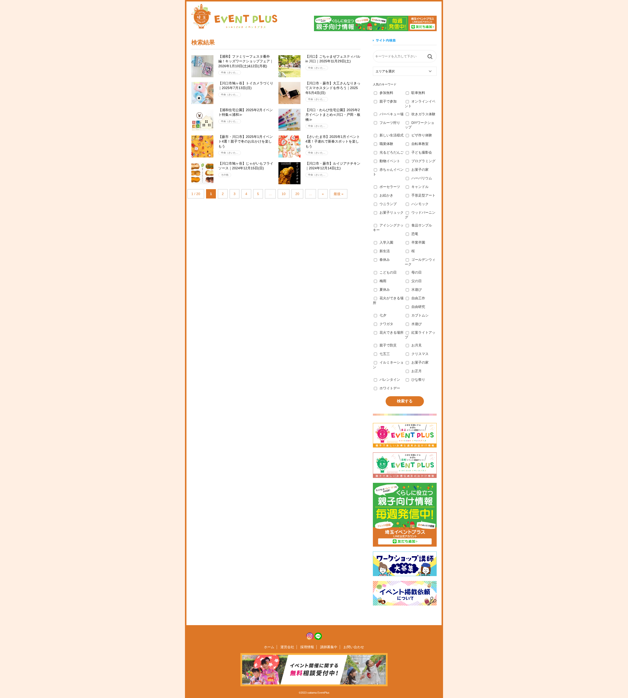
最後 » (338, 194)
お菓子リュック (391, 212)
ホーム (269, 647)
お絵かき (386, 195)
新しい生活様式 (391, 135)
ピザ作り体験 (421, 135)
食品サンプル (421, 225)
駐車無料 (418, 93)
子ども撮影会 (421, 152)
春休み (384, 260)
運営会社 (287, 647)
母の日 (416, 272)
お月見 (416, 345)
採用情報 (307, 647)
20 (297, 194)
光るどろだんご (391, 152)
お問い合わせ (353, 647)
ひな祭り (418, 380)
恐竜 (414, 234)
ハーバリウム (421, 178)
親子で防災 (388, 345)
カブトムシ (420, 315)
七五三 (384, 354)
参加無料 (386, 93)
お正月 (416, 371)
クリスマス (420, 354)
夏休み (384, 289)
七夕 (382, 315)
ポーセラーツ (389, 187)
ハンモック (420, 204)
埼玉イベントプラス (234, 16)
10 (284, 194)
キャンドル (420, 187)
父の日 (416, 281)
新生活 (384, 251)
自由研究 (418, 307)
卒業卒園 (418, 242)
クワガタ (386, 324)
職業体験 (386, 144)
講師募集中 (328, 647)
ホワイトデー (389, 388)
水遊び (416, 289)
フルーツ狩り (389, 123)
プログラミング (423, 161)
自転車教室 (420, 144)
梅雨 (382, 281)
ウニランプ (388, 204)
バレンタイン (389, 380)
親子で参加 (388, 101)
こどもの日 (388, 272)
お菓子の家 (420, 169)
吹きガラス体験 (423, 114)
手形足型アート (423, 195)
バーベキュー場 (391, 114)
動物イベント (389, 161)
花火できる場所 (391, 332)
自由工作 (418, 298)
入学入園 (386, 242)
